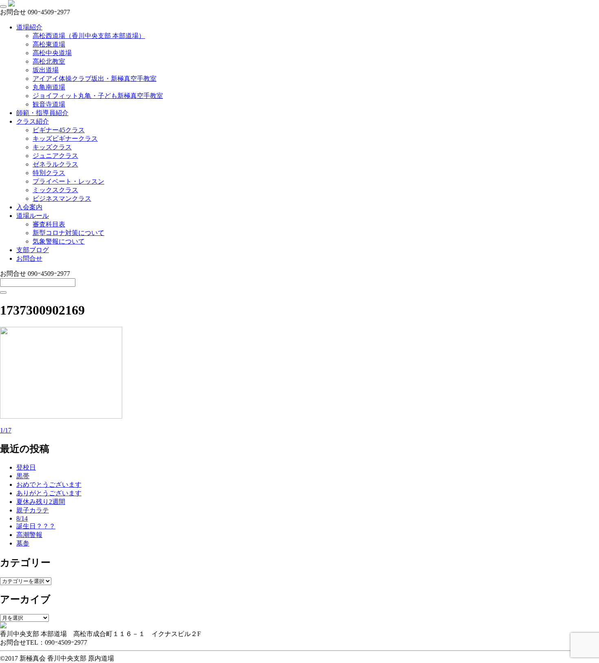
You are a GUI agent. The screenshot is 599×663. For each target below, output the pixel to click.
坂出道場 (46, 70)
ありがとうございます (48, 493)
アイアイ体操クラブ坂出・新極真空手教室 (94, 78)
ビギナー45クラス (59, 129)
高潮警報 (29, 534)
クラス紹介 (32, 121)
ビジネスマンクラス (62, 198)
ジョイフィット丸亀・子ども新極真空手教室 (98, 95)
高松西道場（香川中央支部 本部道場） (89, 35)
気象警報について (59, 241)
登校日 (26, 467)
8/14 (22, 518)
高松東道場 (49, 44)
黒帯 (22, 475)
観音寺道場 (49, 104)
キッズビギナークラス (65, 138)
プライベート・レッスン (68, 181)
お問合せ (29, 258)
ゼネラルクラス (55, 164)
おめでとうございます (48, 484)
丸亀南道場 (49, 87)
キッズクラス (52, 147)
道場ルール (32, 215)
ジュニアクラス (55, 155)
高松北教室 (49, 61)
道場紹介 (29, 27)
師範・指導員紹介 (42, 112)
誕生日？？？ (35, 526)
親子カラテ (32, 510)
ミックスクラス (55, 189)
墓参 (22, 543)
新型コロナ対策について (68, 232)
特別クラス (49, 172)
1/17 (5, 430)
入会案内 (29, 207)
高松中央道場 (52, 52)
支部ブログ (32, 249)
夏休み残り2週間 (40, 501)
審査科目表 (49, 224)
